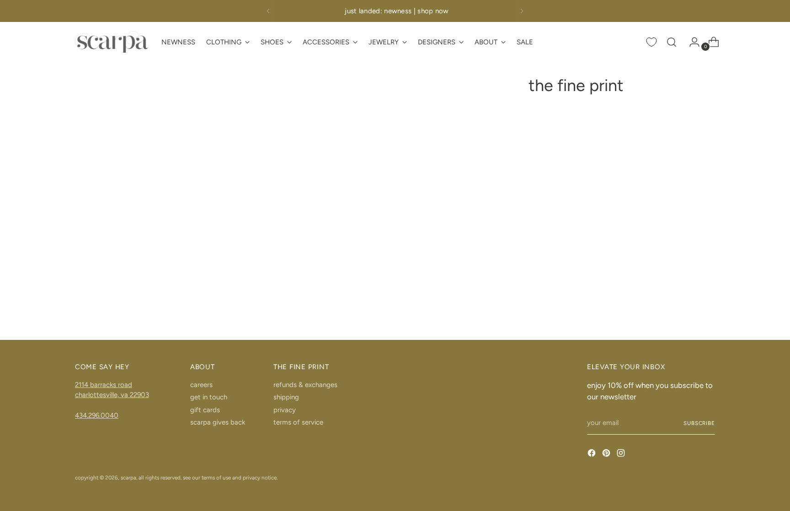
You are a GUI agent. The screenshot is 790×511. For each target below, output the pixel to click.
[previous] (268, 11)
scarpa (128, 477)
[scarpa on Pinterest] (607, 454)
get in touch (208, 397)
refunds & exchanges (305, 385)
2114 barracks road (103, 385)
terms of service (298, 422)
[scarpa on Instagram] (621, 454)
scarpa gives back (217, 422)
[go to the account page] (691, 42)
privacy (284, 410)
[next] (522, 11)
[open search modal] (671, 42)
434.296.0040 (96, 415)
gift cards (205, 410)
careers (201, 385)
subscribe (699, 423)
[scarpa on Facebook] (592, 454)
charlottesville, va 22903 (112, 395)
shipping (286, 397)
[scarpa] (111, 42)
